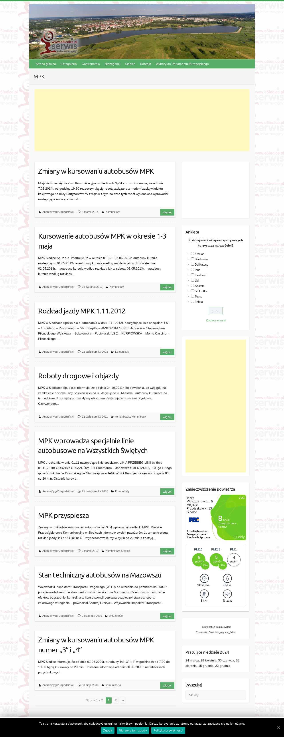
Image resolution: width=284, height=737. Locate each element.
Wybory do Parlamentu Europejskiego (182, 64)
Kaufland (200, 275)
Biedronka (201, 259)
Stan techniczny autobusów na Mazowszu (100, 575)
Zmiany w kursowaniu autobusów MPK (96, 171)
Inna (197, 270)
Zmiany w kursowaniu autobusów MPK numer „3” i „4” (96, 645)
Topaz (199, 296)
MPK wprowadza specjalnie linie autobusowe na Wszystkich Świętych (93, 446)
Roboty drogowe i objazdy (78, 376)
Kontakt (145, 64)
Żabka (199, 301)
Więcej (167, 212)
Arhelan (199, 254)
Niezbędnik (112, 64)
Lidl (197, 280)
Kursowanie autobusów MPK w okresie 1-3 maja (102, 241)
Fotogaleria (69, 64)
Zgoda (107, 730)
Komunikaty (113, 212)
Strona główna (46, 64)
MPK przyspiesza (63, 515)
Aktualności (116, 615)
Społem (200, 286)
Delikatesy (201, 264)
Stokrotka (201, 291)
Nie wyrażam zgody (133, 730)
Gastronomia (91, 64)
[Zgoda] (278, 727)
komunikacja (122, 416)
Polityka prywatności (168, 730)
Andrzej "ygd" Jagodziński (58, 212)
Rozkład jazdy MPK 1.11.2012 (81, 311)
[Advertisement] (142, 120)
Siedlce (130, 64)
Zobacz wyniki (216, 320)
